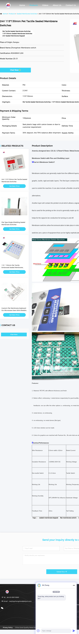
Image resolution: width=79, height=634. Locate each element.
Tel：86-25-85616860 (11, 597)
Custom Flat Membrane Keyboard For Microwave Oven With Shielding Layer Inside (14, 310)
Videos (45, 5)
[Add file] (38, 630)
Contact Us (71, 5)
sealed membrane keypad (48, 518)
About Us (57, 5)
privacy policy (8, 627)
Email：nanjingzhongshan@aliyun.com (17, 601)
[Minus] (74, 585)
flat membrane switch (68, 518)
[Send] (74, 630)
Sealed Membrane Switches (27, 14)
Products (34, 5)
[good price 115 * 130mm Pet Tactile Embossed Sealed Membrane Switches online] (14, 249)
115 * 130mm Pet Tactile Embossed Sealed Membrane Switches (12, 267)
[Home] (8, 5)
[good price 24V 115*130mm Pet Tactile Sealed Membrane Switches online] (14, 163)
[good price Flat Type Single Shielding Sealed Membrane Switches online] (14, 206)
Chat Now (14, 70)
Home (22, 5)
